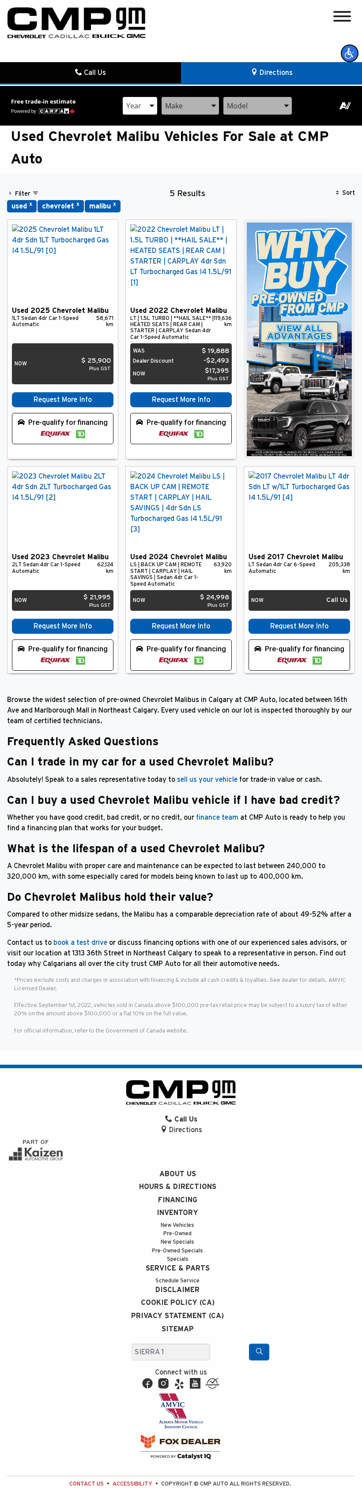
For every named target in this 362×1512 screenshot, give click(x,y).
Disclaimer (177, 1289)
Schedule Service (177, 1281)
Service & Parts (178, 1268)
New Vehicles (177, 1225)
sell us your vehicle (207, 779)
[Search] (259, 1352)
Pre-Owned (177, 1234)
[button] (349, 53)
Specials (178, 1259)
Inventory (177, 1212)
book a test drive (80, 942)
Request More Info (63, 399)
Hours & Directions (177, 1186)
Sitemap (178, 1329)
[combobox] (139, 106)
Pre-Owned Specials (177, 1251)
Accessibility (132, 1484)
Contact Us (86, 1484)
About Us (177, 1174)
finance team (217, 817)
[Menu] (342, 17)
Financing (177, 1200)
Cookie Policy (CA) (178, 1302)
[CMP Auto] (76, 22)
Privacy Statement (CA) (177, 1315)
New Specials (177, 1242)
